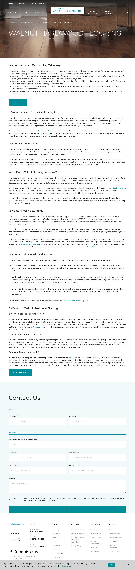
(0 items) (127, 12)
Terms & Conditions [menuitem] (113, 546)
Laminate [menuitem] (56, 545)
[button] (120, 12)
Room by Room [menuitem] (115, 534)
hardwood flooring (46, 131)
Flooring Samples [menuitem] (78, 534)
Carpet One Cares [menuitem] (115, 538)
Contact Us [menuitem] (113, 541)
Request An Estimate (109, 13)
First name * (13, 416)
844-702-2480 (40, 4)
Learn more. (67, 566)
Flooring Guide (26, 22)
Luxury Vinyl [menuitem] (57, 534)
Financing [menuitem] (56, 557)
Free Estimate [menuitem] (58, 553)
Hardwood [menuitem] (56, 538)
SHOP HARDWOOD (20, 372)
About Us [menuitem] (112, 530)
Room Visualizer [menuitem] (77, 530)
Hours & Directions (93, 13)
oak (70, 358)
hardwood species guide (77, 301)
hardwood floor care (92, 247)
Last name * (73, 416)
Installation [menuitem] (94, 551)
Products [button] (11, 13)
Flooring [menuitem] (56, 530)
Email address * (74, 452)
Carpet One (13, 22)
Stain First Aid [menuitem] (95, 534)
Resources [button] (25, 13)
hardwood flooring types (28, 244)
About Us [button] (39, 13)
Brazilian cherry (118, 188)
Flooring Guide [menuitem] (95, 538)
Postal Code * (13, 465)
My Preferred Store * (76, 465)
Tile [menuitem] (54, 549)
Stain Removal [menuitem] (95, 530)
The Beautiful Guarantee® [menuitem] (95, 543)
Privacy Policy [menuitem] (114, 551)
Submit (67, 509)
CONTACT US (18, 103)
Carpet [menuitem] (55, 541)
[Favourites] (124, 12)
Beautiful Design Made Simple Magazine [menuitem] (77, 540)
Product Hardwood (42, 22)
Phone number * (15, 452)
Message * (12, 478)
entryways (35, 327)
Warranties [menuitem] (94, 548)
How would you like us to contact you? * (23, 439)
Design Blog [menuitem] (76, 546)
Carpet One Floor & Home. (26, 556)
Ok (112, 565)
